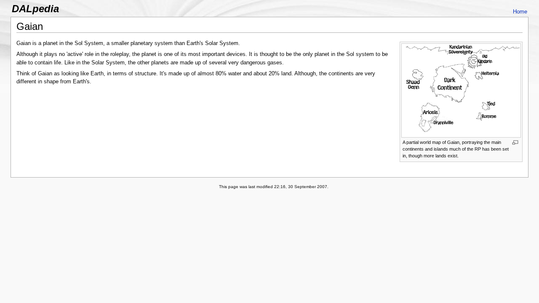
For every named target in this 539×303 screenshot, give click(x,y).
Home (520, 11)
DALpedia (35, 8)
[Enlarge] (515, 142)
